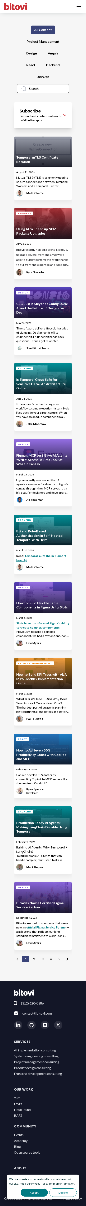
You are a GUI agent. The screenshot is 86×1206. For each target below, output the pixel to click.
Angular (54, 53)
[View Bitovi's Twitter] (58, 1025)
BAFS (18, 1115)
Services (22, 1041)
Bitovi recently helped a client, (36, 249)
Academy (21, 1141)
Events (19, 1135)
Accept (34, 1192)
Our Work (23, 1089)
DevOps (43, 77)
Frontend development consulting (38, 1074)
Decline (63, 1192)
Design (31, 53)
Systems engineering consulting (36, 1056)
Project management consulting (36, 1062)
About (20, 1168)
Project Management (43, 41)
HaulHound (22, 1110)
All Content (43, 30)
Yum (17, 1098)
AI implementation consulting (35, 1050)
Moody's (61, 249)
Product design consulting (32, 1068)
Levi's (18, 1104)
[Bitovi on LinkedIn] (18, 1025)
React (30, 65)
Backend (53, 65)
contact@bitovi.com (37, 1013)
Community (25, 1126)
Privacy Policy (39, 1183)
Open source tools (27, 1152)
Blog (17, 1146)
